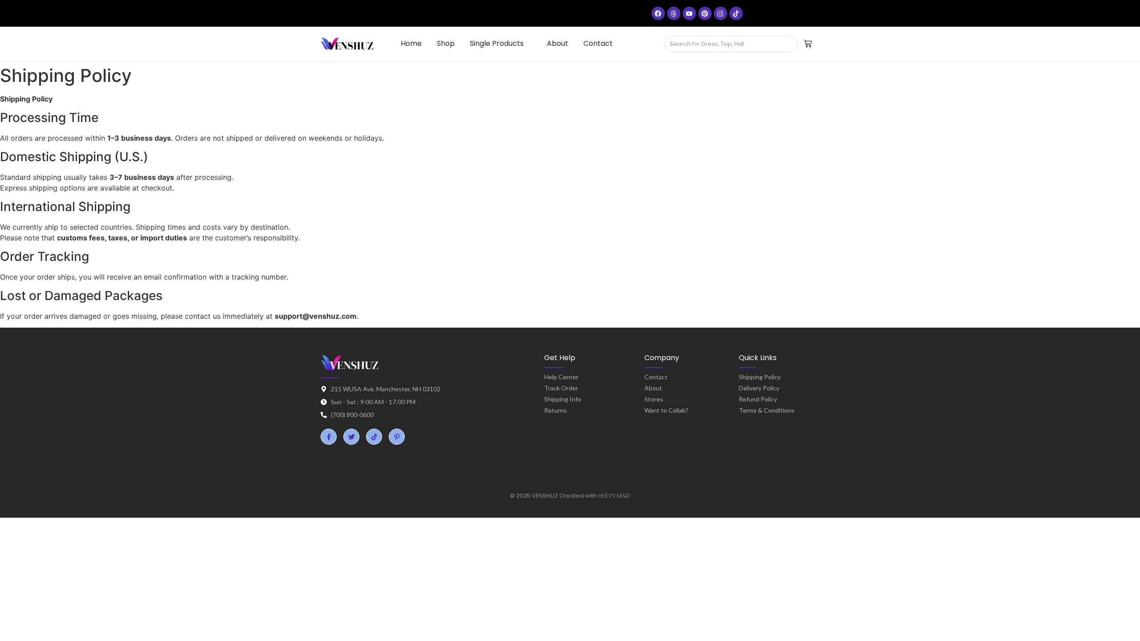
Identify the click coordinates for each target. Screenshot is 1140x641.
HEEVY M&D (614, 495)
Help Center (561, 377)
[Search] (788, 44)
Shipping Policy (760, 377)
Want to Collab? (666, 410)
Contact (656, 377)
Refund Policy (758, 399)
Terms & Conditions (766, 410)
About (653, 388)
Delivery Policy (759, 388)
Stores (653, 399)
